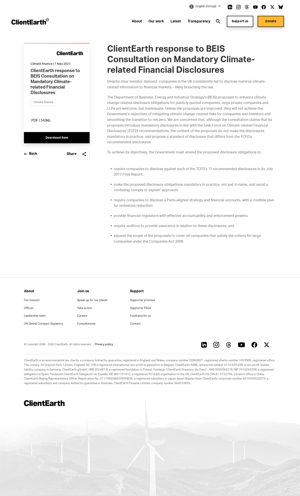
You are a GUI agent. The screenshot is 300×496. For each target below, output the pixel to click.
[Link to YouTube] (255, 7)
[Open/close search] (218, 21)
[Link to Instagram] (238, 7)
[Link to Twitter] (272, 7)
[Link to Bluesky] (280, 7)
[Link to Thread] (247, 7)
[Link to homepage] (29, 21)
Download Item (56, 138)
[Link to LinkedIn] (230, 7)
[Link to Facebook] (264, 7)
